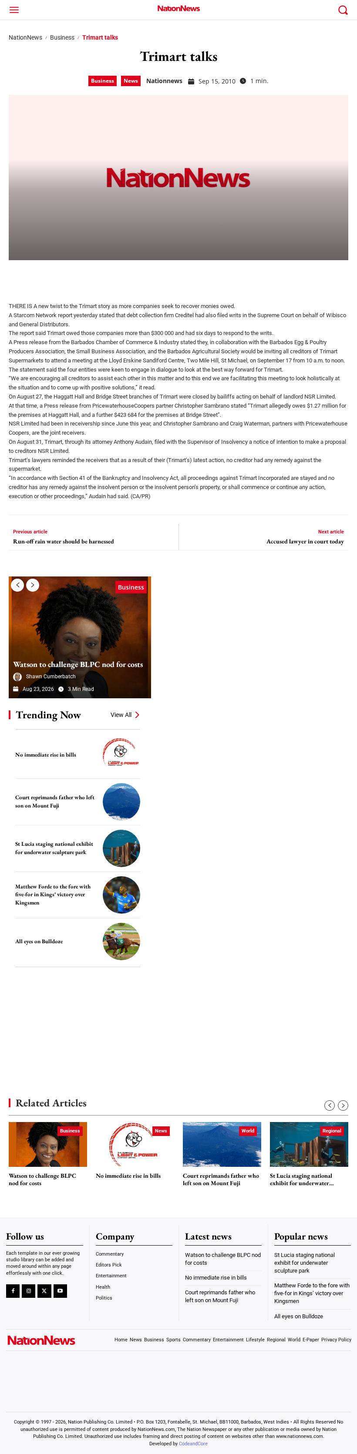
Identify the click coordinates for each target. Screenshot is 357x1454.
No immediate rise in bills (45, 754)
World (248, 1131)
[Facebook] (18, 275)
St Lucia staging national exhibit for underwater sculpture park (301, 1179)
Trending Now (48, 714)
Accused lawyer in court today (305, 541)
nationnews (164, 81)
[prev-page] (17, 585)
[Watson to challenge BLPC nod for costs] (80, 637)
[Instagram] (28, 1291)
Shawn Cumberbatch (51, 676)
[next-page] (32, 585)
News (131, 80)
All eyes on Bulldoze (39, 941)
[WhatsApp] (83, 275)
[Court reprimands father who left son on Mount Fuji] (121, 802)
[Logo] (178, 8)
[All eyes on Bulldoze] (121, 941)
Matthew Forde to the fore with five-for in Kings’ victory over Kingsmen (53, 894)
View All (121, 714)
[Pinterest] (62, 275)
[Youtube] (60, 1291)
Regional (332, 1131)
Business (62, 37)
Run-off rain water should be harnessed (63, 541)
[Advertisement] (74, 1019)
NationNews (25, 37)
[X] (40, 275)
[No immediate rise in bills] (121, 755)
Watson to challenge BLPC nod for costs (78, 664)
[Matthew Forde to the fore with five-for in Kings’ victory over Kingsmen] (121, 895)
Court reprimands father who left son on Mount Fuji (221, 1179)
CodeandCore (193, 1444)
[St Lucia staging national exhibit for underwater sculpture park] (121, 848)
